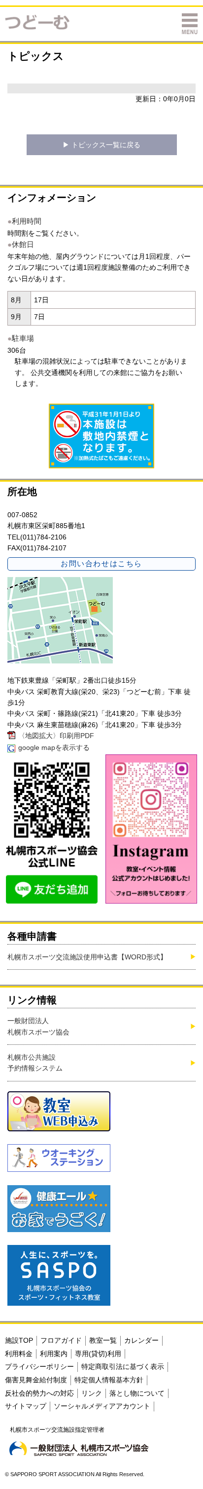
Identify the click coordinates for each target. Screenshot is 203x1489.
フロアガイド (61, 1340)
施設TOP (19, 1340)
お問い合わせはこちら (101, 563)
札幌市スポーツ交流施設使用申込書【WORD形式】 (87, 957)
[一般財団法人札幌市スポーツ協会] (79, 1448)
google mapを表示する (54, 747)
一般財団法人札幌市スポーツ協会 (38, 1026)
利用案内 (54, 1354)
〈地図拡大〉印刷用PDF (56, 736)
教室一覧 (103, 1340)
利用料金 (19, 1354)
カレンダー (141, 1340)
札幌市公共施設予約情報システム (35, 1062)
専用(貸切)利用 (98, 1354)
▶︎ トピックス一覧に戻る (101, 145)
